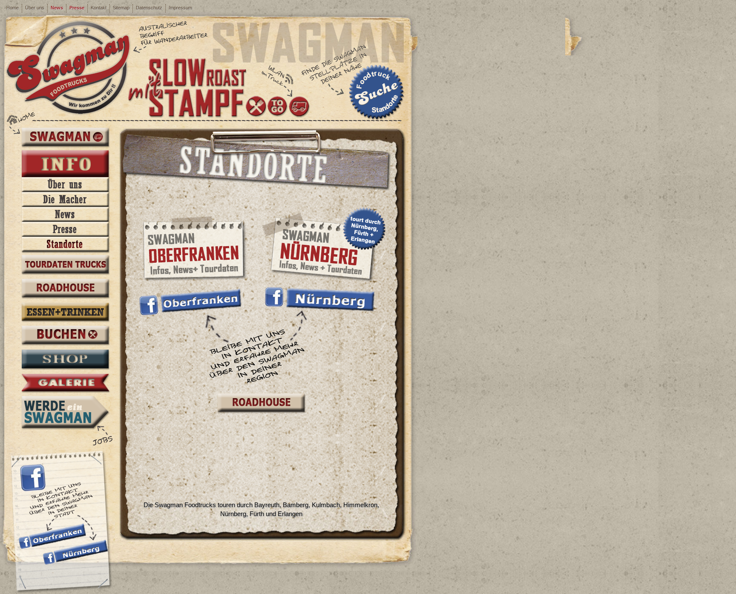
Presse (76, 7)
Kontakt (98, 7)
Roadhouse (65, 289)
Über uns (34, 7)
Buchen (65, 336)
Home (12, 7)
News (57, 7)
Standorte (65, 244)
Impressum (180, 7)
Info (65, 164)
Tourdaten (65, 265)
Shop (65, 360)
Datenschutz (149, 7)
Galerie (65, 383)
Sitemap (121, 7)
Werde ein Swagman (65, 412)
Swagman (65, 137)
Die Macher (65, 199)
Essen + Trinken (65, 312)
